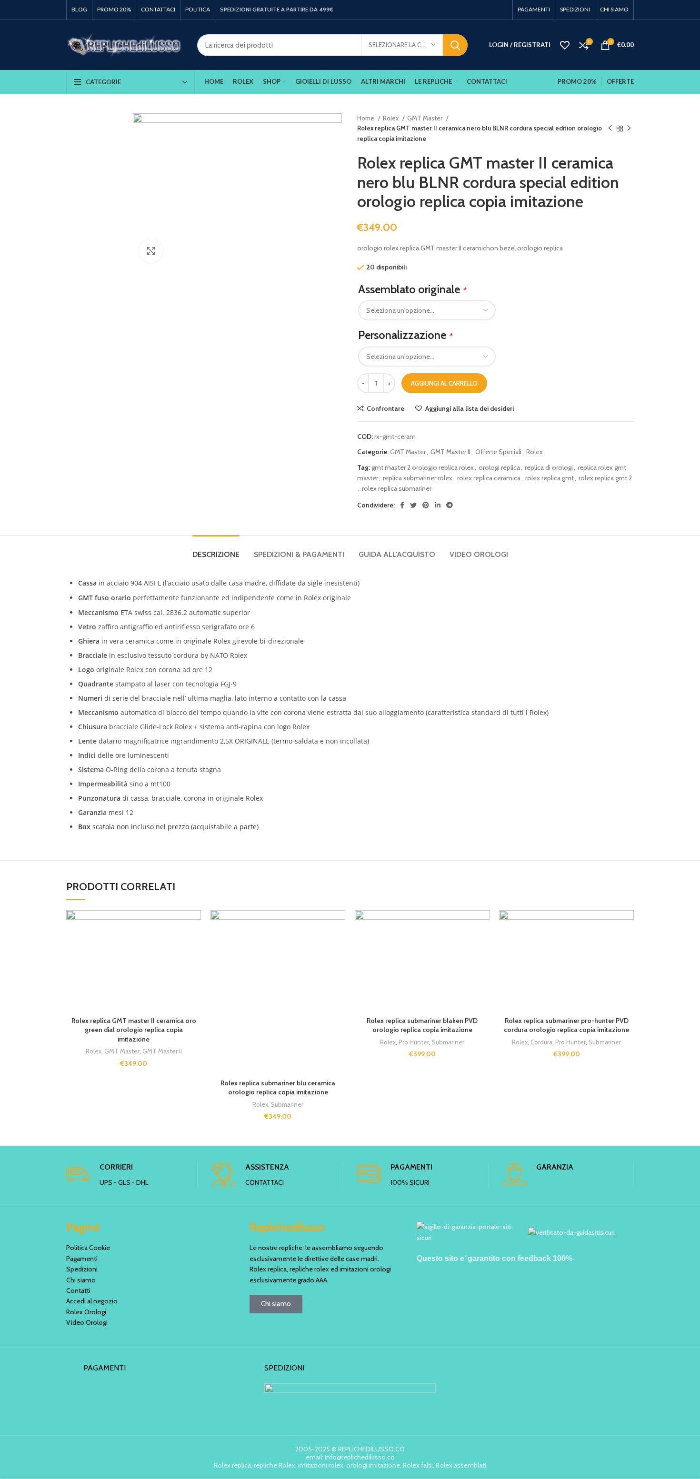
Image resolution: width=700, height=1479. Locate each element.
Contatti (78, 1290)
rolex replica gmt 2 (605, 478)
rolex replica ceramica (488, 478)
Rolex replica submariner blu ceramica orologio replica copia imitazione (277, 1088)
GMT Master (425, 118)
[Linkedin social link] (437, 505)
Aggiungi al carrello (444, 383)
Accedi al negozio (92, 1301)
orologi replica (499, 467)
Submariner (287, 1104)
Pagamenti (82, 1258)
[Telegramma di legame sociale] (449, 505)
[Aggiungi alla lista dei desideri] (194, 925)
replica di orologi (549, 467)
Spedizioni (82, 1269)
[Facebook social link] (402, 505)
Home (366, 118)
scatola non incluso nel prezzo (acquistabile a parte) (168, 826)
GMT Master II (450, 451)
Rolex (391, 118)
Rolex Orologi (86, 1312)
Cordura (541, 1042)
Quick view (194, 968)
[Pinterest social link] (426, 505)
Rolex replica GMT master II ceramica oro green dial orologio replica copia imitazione (133, 1029)
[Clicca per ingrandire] (151, 251)
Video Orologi (87, 1322)
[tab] (216, 549)
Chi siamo (81, 1280)
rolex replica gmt (549, 478)
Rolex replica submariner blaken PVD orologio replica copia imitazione (422, 1025)
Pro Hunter (414, 1042)
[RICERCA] (455, 45)
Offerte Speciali (498, 451)
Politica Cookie (88, 1247)
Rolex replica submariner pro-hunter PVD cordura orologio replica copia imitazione (566, 1025)
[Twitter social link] (413, 505)
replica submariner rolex (417, 478)
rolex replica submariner (396, 488)
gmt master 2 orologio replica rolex (422, 467)
